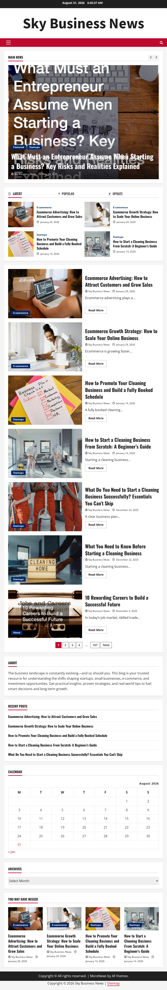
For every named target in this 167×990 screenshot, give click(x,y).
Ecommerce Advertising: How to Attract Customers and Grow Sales (21, 214)
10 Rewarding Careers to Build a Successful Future (45, 613)
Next (106, 645)
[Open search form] (161, 43)
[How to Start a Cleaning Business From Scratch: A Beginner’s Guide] (141, 918)
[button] (8, 42)
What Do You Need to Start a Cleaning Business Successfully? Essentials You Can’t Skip (45, 506)
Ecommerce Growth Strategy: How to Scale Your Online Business (97, 214)
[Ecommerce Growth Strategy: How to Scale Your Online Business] (64, 918)
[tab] (33, 194)
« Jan (11, 852)
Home (16, 632)
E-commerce (44, 207)
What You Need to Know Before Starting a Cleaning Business (45, 560)
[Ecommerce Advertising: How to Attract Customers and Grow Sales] (25, 918)
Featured (18, 147)
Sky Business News (83, 23)
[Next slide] (156, 57)
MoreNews (98, 976)
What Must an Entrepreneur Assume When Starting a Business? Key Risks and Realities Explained (82, 161)
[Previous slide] (150, 57)
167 (95, 645)
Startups (34, 147)
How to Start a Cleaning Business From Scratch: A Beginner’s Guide (97, 244)
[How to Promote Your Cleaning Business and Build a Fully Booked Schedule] (103, 918)
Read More (97, 311)
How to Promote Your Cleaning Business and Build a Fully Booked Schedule (21, 244)
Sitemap (113, 983)
